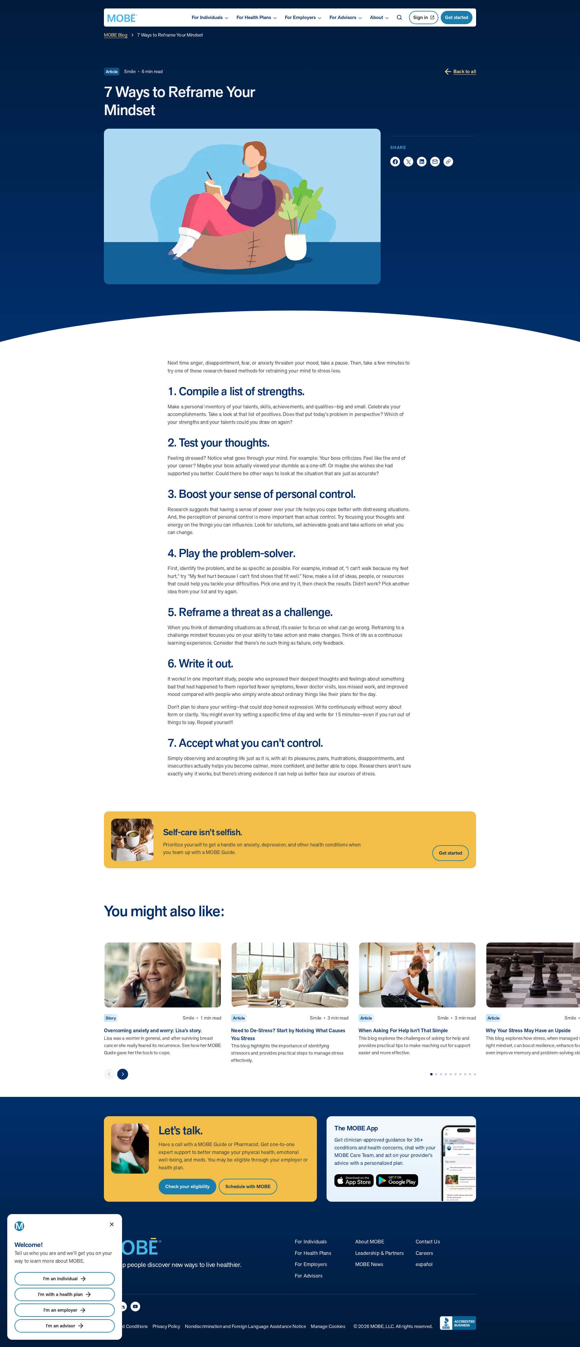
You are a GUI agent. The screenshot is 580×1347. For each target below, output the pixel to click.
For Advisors (308, 1275)
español (424, 1264)
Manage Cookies (328, 1326)
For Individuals (311, 1241)
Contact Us (428, 1241)
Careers (424, 1253)
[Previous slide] (109, 1074)
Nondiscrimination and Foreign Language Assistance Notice (245, 1326)
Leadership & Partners (379, 1253)
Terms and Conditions (126, 1326)
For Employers (311, 1264)
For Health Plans (313, 1253)
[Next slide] (122, 1074)
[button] (431, 1074)
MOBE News (369, 1264)
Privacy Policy (166, 1326)
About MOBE (369, 1241)
